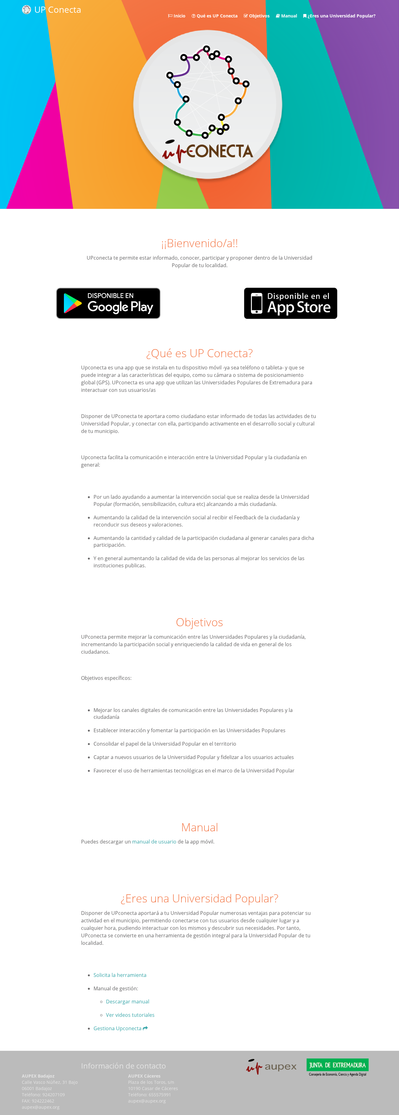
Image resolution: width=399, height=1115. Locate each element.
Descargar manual (127, 1001)
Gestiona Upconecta (118, 1028)
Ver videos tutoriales (130, 1015)
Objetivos (259, 16)
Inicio (178, 16)
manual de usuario (154, 841)
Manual (288, 16)
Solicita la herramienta (120, 975)
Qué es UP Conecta (216, 16)
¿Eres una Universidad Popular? (341, 16)
